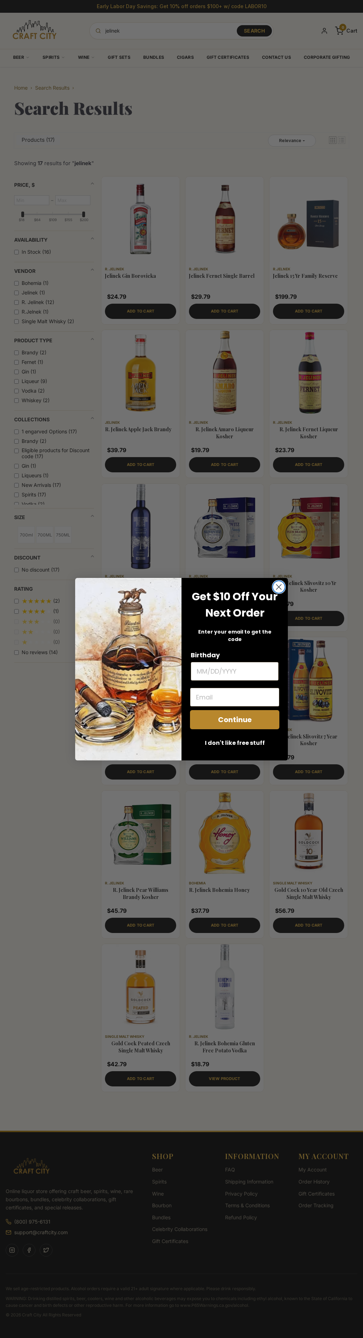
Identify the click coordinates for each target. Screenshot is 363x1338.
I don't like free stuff (235, 743)
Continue (235, 720)
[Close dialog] (279, 587)
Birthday (205, 655)
